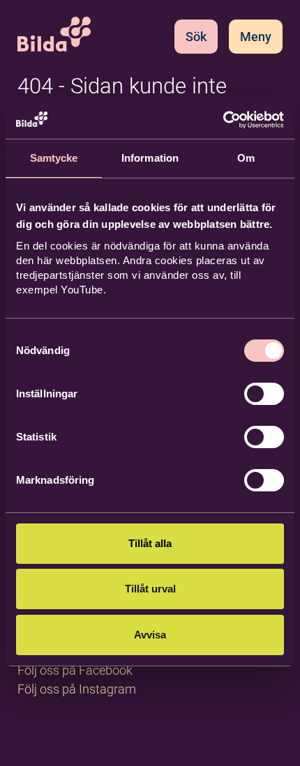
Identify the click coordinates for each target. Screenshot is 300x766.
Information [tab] (150, 158)
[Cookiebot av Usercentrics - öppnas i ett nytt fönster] (223, 120)
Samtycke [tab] (54, 158)
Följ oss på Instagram (76, 689)
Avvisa (150, 635)
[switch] (264, 394)
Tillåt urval (150, 589)
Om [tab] (246, 158)
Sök (196, 36)
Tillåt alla (150, 543)
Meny (255, 36)
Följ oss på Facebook (75, 670)
